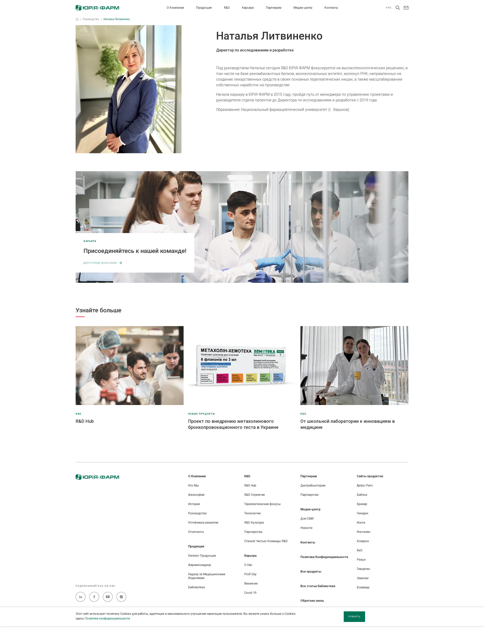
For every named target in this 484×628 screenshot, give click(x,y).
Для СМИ (307, 518)
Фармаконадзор (199, 565)
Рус (389, 7)
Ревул (361, 559)
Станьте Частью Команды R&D (266, 541)
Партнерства (253, 532)
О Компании (175, 7)
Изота (361, 522)
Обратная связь (312, 600)
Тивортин (363, 569)
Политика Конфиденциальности (324, 557)
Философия (196, 495)
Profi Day (250, 574)
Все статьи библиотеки (317, 586)
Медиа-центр (302, 7)
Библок (362, 495)
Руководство (197, 513)
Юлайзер (363, 587)
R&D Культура (254, 522)
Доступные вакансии (100, 263)
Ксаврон (363, 541)
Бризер (362, 504)
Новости (306, 528)
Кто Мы (193, 485)
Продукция (204, 7)
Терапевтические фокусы (262, 504)
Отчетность (196, 532)
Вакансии (251, 583)
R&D (227, 7)
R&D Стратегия (254, 495)
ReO (359, 550)
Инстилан (363, 532)
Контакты (331, 7)
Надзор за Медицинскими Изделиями (206, 576)
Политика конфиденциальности (107, 618)
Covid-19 (250, 593)
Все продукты (310, 571)
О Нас (248, 565)
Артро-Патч (365, 485)
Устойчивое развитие (203, 522)
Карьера (248, 7)
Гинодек (362, 513)
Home (77, 19)
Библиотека (196, 587)
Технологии (252, 513)
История (194, 504)
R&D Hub (250, 485)
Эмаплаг (363, 578)
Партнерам (273, 7)
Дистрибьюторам (312, 485)
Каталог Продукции (202, 555)
